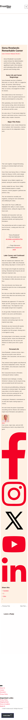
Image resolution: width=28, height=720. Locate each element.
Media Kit (2, 706)
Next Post (23, 606)
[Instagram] (14, 507)
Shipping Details (4, 702)
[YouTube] (1, 685)
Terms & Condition (5, 704)
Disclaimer (3, 692)
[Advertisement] (14, 30)
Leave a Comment (6, 53)
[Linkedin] (14, 583)
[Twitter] (14, 532)
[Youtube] (14, 554)
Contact (2, 690)
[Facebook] (14, 479)
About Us (2, 688)
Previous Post (5, 606)
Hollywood (13, 53)
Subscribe (6, 715)
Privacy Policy (4, 694)
